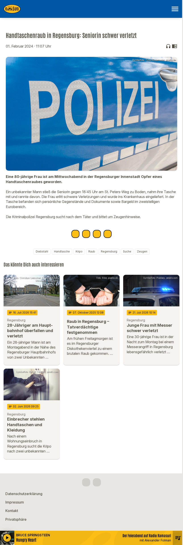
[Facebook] (86, 482)
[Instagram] (96, 482)
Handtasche (62, 251)
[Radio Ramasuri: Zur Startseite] (86, 8)
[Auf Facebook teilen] (75, 233)
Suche (127, 251)
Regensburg (109, 251)
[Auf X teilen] (86, 233)
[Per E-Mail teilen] (107, 233)
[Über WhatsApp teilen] (96, 233)
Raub (91, 251)
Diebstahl (42, 251)
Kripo (79, 251)
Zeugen (142, 251)
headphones (168, 46)
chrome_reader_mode (174, 46)
